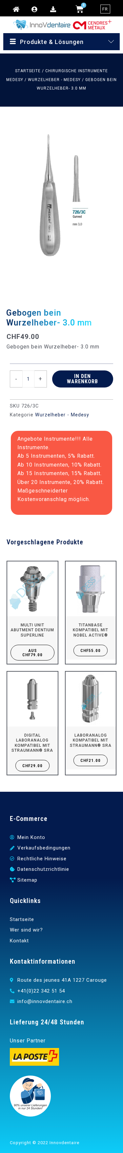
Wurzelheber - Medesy (54, 79)
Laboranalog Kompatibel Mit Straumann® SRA (91, 740)
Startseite (28, 71)
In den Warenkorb (82, 379)
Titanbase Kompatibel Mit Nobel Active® (90, 630)
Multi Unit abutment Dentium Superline (32, 630)
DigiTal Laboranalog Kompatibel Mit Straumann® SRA (32, 743)
